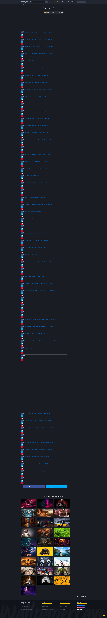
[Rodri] (28, 585)
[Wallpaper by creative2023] (62, 517)
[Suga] (28, 575)
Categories (61, 1)
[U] (45, 585)
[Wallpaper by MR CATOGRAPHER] (62, 585)
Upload (67, 1)
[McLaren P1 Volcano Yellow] (62, 527)
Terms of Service (63, 608)
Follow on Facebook (81, 605)
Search (46, 2)
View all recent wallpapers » (81, 596)
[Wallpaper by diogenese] (28, 517)
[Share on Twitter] (22, 35)
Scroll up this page (104, 615)
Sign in (73, 1)
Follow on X (80, 609)
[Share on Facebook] (22, 33)
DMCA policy (45, 609)
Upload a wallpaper (46, 605)
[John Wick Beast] (45, 507)
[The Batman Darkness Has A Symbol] (62, 507)
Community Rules (63, 606)
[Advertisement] (53, 22)
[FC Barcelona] (62, 546)
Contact (61, 611)
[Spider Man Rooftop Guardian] (28, 507)
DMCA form (50, 609)
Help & (44, 611)
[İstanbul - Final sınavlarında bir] (62, 556)
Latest (54, 1)
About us (61, 605)
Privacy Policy (62, 609)
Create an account (82, 1)
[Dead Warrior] (45, 546)
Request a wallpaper (46, 608)
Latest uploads (45, 606)
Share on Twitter (57, 486)
